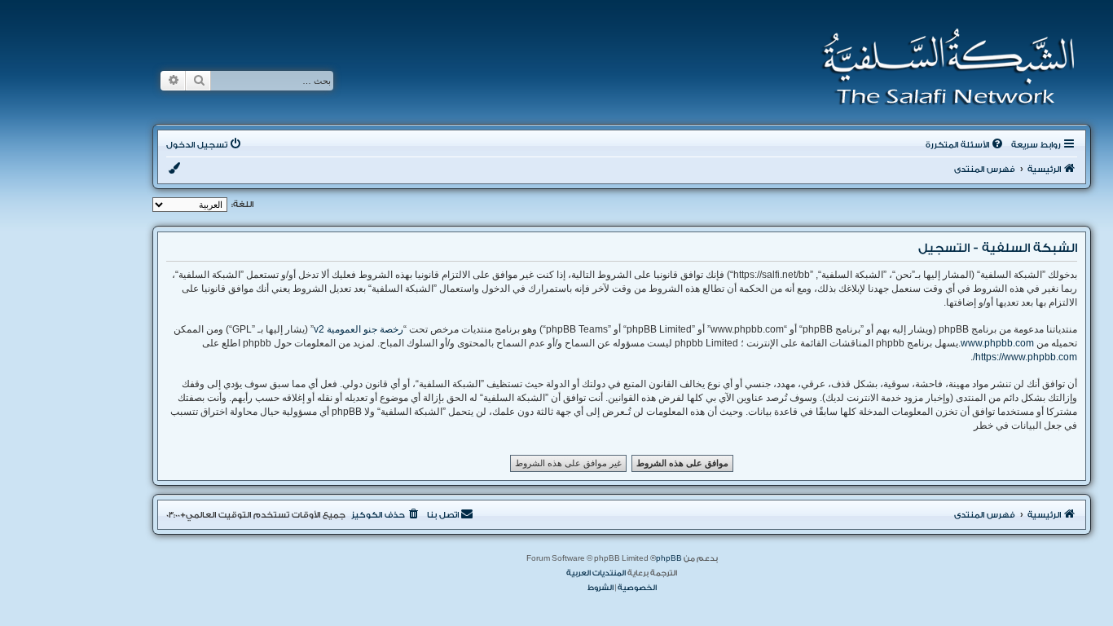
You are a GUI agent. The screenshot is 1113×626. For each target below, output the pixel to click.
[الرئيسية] (943, 67)
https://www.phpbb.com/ (1025, 357)
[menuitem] (965, 145)
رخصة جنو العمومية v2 (358, 329)
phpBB (669, 558)
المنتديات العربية (596, 573)
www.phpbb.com (997, 343)
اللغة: (242, 204)
